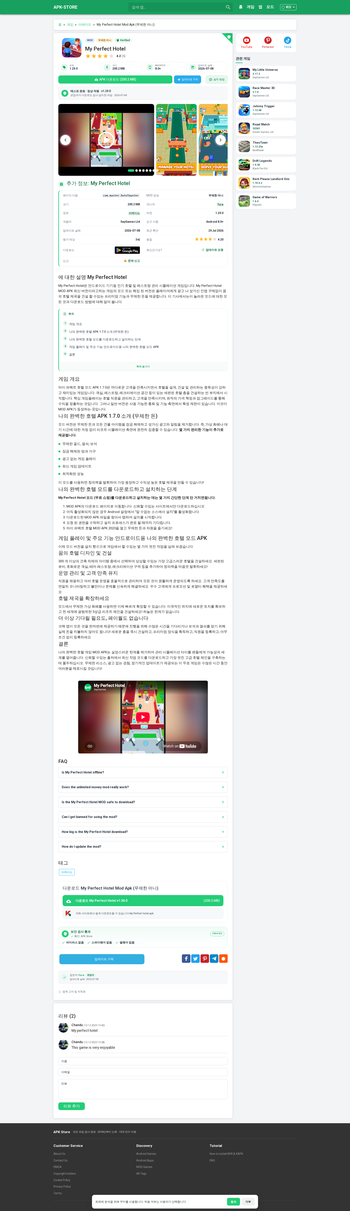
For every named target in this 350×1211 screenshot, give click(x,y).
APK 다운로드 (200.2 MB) (117, 79)
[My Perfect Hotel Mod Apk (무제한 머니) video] (106, 140)
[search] (228, 7)
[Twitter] (195, 958)
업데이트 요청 (214, 249)
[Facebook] (186, 958)
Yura (220, 204)
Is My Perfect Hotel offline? (83, 772)
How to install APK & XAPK (226, 1153)
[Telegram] (214, 958)
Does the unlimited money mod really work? (95, 787)
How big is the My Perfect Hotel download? (95, 832)
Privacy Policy (62, 1186)
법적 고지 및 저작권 (74, 991)
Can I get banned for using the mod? (89, 817)
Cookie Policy (61, 1180)
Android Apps (145, 1160)
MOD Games (144, 1167)
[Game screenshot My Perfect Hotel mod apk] (176, 140)
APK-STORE (65, 7)
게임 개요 (75, 324)
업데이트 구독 (190, 79)
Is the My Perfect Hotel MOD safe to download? (98, 802)
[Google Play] (127, 250)
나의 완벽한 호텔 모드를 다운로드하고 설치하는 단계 (105, 339)
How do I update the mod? (81, 847)
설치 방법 (219, 79)
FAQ (212, 1160)
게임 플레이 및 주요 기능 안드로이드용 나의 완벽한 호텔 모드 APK (114, 347)
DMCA (57, 1167)
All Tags (141, 1173)
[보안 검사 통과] (227, 38)
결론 (72, 354)
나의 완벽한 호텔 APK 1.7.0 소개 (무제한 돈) (99, 332)
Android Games (146, 1153)
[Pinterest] (205, 958)
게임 (250, 6)
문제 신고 (134, 260)
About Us (59, 1153)
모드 (270, 6)
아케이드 (134, 213)
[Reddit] (223, 958)
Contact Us (60, 1160)
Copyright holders (64, 1173)
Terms (57, 1193)
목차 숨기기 (143, 366)
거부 (248, 1201)
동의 (233, 1201)
